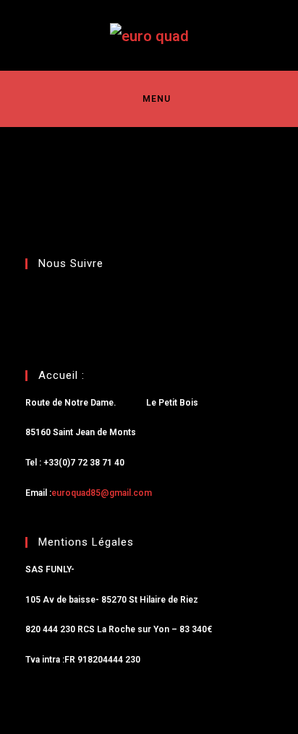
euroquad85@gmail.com (101, 493)
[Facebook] (44, 316)
